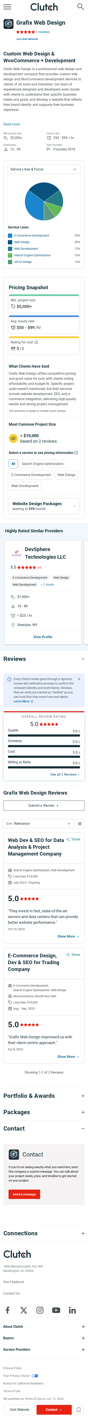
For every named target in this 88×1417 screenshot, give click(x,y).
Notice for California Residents (23, 1383)
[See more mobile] (68, 936)
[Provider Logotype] (8, 24)
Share (75, 839)
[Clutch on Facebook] (7, 1310)
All (13, 464)
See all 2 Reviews (63, 774)
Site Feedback (13, 1282)
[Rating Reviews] (25, 32)
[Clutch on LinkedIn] (72, 1310)
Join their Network (27, 39)
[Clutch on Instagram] (40, 1310)
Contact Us (11, 1293)
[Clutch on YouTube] (56, 1310)
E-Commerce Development (31, 235)
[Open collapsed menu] (7, 7)
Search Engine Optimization (32, 255)
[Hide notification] (79, 679)
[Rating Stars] (26, 567)
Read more (11, 124)
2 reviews (43, 32)
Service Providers (16, 1350)
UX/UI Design (23, 262)
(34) (39, 567)
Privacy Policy (12, 1368)
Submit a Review (41, 805)
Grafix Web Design (40, 22)
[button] (38, 823)
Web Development (26, 248)
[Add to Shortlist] (78, 1409)
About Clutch (13, 1327)
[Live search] (81, 7)
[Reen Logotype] (16, 553)
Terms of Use (11, 1391)
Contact (51, 1410)
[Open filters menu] (80, 823)
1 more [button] (48, 584)
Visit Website (19, 1410)
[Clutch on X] (23, 1310)
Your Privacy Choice (16, 1375)
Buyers (8, 1338)
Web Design (22, 242)
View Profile (42, 637)
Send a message (24, 1194)
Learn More (22, 701)
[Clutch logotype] (44, 7)
